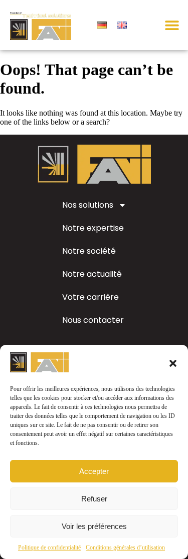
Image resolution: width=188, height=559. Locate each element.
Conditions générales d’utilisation (125, 547)
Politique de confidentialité (49, 547)
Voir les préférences (94, 526)
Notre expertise (93, 228)
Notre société (89, 251)
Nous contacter (93, 320)
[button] (173, 363)
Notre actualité (92, 274)
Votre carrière (90, 297)
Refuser (94, 498)
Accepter (94, 471)
